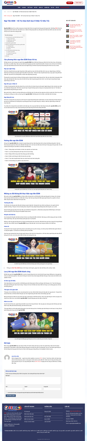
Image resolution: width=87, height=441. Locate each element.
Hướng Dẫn (9, 11)
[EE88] (10, 3)
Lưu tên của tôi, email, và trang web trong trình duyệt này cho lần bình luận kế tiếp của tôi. (26, 392)
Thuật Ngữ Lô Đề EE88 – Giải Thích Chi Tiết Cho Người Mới (75, 42)
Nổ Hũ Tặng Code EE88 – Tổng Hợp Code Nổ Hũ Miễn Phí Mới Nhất (76, 47)
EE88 (19, 7)
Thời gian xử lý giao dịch (12, 53)
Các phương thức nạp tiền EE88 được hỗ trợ (14, 37)
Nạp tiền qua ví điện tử (12, 40)
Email (26, 386)
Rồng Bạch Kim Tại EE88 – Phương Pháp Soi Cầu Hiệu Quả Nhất (76, 31)
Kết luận (7, 56)
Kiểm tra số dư (10, 54)
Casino (24, 7)
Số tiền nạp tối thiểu (11, 51)
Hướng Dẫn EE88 (64, 7)
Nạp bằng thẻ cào (11, 41)
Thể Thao (29, 7)
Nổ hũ (35, 7)
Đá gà (52, 7)
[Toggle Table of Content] (23, 35)
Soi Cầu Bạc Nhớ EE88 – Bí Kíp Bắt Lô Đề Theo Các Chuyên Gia (76, 26)
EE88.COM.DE (38, 361)
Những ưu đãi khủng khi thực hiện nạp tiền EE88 (15, 44)
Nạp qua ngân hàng (11, 38)
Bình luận (8, 375)
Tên (7, 386)
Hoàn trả (9, 48)
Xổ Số (57, 7)
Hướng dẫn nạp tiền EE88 (11, 43)
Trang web (46, 386)
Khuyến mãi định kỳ (11, 47)
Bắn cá (41, 7)
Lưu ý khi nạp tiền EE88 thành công (13, 50)
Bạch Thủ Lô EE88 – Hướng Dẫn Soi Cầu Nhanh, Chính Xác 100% (76, 36)
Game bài (46, 7)
